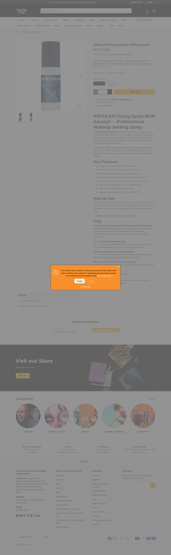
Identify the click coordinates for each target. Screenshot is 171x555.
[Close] (118, 266)
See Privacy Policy (104, 275)
